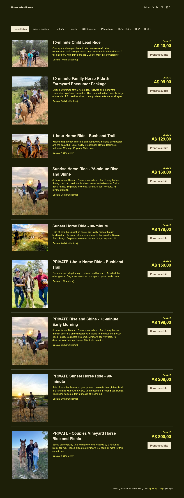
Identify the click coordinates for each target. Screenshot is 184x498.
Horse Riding (20, 29)
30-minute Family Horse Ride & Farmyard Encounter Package (80, 81)
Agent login (168, 488)
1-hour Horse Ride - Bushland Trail (83, 135)
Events (73, 29)
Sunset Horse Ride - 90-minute (80, 225)
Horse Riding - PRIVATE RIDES (134, 29)
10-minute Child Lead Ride (76, 42)
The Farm (59, 29)
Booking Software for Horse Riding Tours (131, 488)
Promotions (107, 29)
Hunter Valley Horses (22, 7)
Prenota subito (159, 54)
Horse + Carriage (40, 29)
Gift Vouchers (89, 29)
